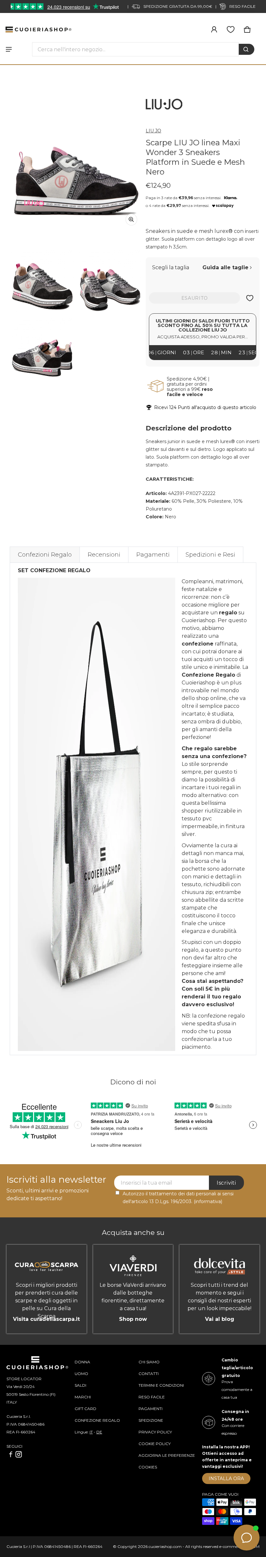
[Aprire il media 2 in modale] (76, 164)
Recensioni (104, 554)
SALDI (80, 1385)
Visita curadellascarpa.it (46, 1319)
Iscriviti (226, 1183)
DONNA (82, 1361)
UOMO (81, 1373)
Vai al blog (219, 1319)
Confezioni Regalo (45, 554)
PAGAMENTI (151, 1408)
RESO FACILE (152, 1396)
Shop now (133, 1319)
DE (99, 1432)
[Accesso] (214, 29)
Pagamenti (153, 554)
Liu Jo (153, 131)
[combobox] (135, 49)
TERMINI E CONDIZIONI (161, 1385)
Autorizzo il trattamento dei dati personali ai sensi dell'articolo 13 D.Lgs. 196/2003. (178, 1197)
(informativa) (208, 1201)
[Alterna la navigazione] (9, 49)
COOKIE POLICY (155, 1443)
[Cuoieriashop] (38, 29)
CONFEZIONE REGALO (97, 1420)
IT (91, 1432)
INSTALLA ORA (226, 1478)
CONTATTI (149, 1373)
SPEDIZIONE (151, 1420)
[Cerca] (246, 49)
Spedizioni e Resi (210, 554)
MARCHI (83, 1396)
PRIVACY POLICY (155, 1432)
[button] (247, 29)
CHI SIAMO (149, 1361)
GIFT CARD (85, 1408)
